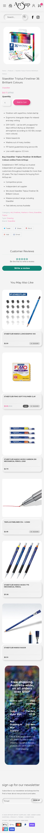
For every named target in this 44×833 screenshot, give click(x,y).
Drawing (10, 218)
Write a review (22, 268)
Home (4, 71)
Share (19, 228)
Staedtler (6, 88)
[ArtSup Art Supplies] (22, 9)
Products (10, 71)
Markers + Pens (27, 212)
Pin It (30, 228)
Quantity (6, 96)
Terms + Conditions (26, 817)
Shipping (5, 817)
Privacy (14, 817)
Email (18, 234)
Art (12, 212)
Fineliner (17, 212)
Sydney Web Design (10, 820)
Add (7, 234)
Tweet (8, 228)
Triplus (4, 215)
